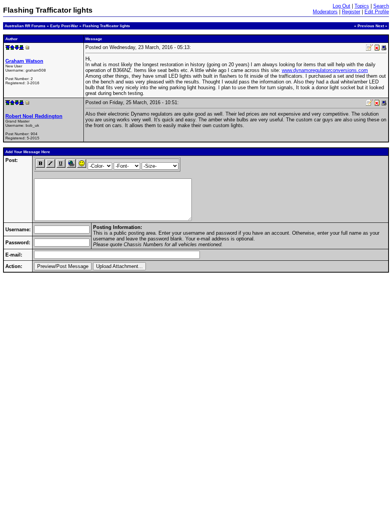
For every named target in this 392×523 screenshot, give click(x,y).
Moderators (325, 12)
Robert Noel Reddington (33, 116)
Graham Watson (24, 61)
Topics (361, 6)
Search (381, 6)
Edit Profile (376, 12)
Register (351, 12)
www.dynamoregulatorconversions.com (325, 70)
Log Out (341, 6)
